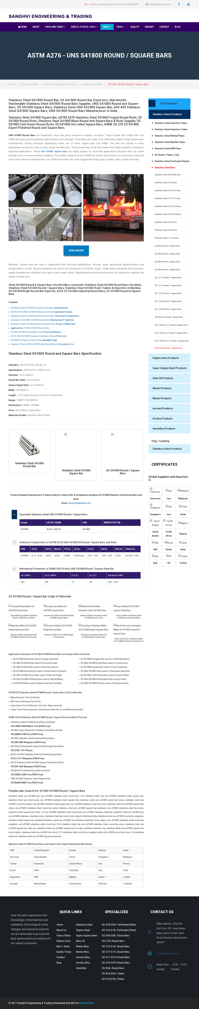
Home (23, 26)
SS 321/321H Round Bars (116, 957)
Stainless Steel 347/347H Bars (168, 214)
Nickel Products (162, 388)
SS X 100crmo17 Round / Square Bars (171, 333)
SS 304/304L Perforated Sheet (119, 924)
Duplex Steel (83, 930)
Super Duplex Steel (86, 935)
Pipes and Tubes (54, 26)
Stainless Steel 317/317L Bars (168, 198)
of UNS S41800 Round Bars (30, 328)
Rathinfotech (86, 1003)
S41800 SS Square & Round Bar (34, 340)
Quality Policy (63, 951)
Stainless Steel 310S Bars (166, 183)
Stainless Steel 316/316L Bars (168, 190)
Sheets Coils (63, 940)
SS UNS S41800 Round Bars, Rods (36, 332)
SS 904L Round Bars (113, 968)
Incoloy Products (163, 418)
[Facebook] (179, 4)
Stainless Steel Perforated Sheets (172, 161)
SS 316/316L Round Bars (116, 946)
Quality (134, 26)
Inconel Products (163, 408)
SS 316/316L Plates (113, 979)
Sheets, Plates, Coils (83, 26)
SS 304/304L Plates (113, 973)
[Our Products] (162, 106)
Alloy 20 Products (163, 378)
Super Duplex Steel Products (170, 368)
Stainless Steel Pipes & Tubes (60, 84)
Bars (106, 26)
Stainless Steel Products (167, 114)
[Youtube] (188, 4)
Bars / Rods (62, 946)
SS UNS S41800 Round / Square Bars (128, 84)
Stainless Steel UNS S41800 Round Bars (42, 320)
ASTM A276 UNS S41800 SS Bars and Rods (42, 312)
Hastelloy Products (164, 428)
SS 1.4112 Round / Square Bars (168, 277)
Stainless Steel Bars (92, 84)
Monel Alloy (82, 951)
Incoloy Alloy (83, 962)
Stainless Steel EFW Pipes (168, 148)
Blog (177, 26)
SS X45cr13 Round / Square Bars (169, 317)
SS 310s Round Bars (113, 940)
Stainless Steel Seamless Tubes (171, 129)
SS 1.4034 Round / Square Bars (168, 309)
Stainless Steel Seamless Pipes (171, 123)
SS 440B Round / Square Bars (167, 262)
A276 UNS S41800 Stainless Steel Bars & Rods (39, 336)
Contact (164, 26)
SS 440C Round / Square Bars (167, 270)
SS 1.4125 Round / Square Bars (168, 301)
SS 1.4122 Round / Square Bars (168, 293)
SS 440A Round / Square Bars (167, 254)
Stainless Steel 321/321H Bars (168, 206)
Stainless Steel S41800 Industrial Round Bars (45, 316)
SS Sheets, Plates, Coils (167, 155)
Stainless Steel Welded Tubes (170, 142)
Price (120, 26)
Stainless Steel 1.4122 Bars (166, 238)
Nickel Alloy (82, 946)
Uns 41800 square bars (54, 151)
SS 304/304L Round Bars (116, 935)
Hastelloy (81, 968)
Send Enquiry (76, 250)
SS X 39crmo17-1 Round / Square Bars (171, 325)
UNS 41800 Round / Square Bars (169, 348)
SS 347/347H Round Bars (116, 962)
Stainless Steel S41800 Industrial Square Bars (43, 324)
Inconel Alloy (83, 957)
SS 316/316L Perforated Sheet (119, 930)
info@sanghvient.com (160, 4)
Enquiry (149, 26)
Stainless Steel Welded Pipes (170, 136)
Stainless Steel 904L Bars (166, 222)
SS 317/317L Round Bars (116, 951)
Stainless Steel (84, 924)
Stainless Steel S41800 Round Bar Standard (39, 308)
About (36, 26)
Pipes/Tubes (63, 935)
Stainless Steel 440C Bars (166, 230)
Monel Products (162, 398)
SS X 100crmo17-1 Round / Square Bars (172, 341)
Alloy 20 (80, 940)
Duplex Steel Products (166, 358)
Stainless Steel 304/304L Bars (168, 175)
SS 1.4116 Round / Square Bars (168, 285)
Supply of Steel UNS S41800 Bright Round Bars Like (42, 344)
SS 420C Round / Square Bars (167, 246)
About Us (61, 930)
